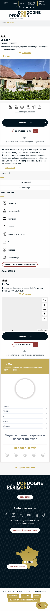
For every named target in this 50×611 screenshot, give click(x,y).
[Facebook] (16, 7)
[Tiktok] (34, 7)
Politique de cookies (39, 591)
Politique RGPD (24, 591)
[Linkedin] (30, 7)
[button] (20, 264)
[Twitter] (23, 7)
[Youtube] (27, 7)
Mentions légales (9, 591)
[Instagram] (19, 7)
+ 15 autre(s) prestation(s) (25, 112)
